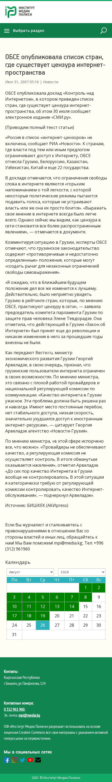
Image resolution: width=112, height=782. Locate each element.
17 (14, 616)
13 (57, 606)
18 (29, 616)
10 (14, 606)
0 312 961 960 (14, 709)
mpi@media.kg (29, 715)
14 (71, 606)
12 (42, 606)
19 (42, 616)
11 (29, 606)
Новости (50, 81)
